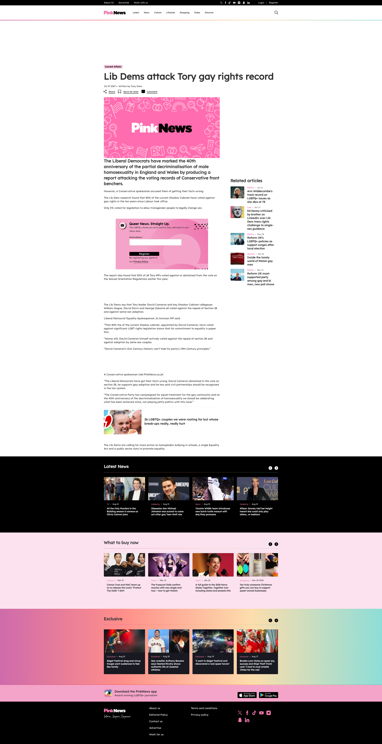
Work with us (141, 2)
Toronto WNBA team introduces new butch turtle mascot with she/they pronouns (212, 511)
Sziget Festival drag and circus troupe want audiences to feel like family (124, 663)
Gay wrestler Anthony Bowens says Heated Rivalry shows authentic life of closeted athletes (167, 665)
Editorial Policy (158, 714)
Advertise (123, 2)
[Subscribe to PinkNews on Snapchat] (240, 720)
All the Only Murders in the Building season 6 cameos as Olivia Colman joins (122, 511)
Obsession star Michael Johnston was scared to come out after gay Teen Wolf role (167, 511)
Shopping (184, 12)
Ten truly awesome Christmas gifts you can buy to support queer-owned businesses (256, 587)
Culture (157, 12)
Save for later (130, 91)
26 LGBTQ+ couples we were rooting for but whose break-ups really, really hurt (181, 421)
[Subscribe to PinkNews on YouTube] (261, 713)
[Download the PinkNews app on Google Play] (268, 695)
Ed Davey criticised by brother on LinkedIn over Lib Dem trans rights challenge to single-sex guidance (260, 219)
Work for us (156, 734)
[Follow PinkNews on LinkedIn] (248, 2)
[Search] (276, 12)
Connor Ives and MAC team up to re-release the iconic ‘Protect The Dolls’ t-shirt (124, 587)
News (146, 12)
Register (273, 2)
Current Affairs (113, 66)
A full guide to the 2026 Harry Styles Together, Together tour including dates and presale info (213, 587)
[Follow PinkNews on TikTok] (254, 713)
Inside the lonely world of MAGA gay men (260, 261)
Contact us (155, 721)
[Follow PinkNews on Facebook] (247, 713)
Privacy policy (199, 714)
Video (197, 12)
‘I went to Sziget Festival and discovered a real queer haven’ (212, 662)
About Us (109, 2)
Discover (209, 12)
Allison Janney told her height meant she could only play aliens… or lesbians (256, 511)
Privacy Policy (141, 261)
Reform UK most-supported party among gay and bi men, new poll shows (260, 279)
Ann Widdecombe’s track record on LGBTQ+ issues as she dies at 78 (259, 196)
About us (154, 708)
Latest (136, 12)
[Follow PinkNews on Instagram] (268, 713)
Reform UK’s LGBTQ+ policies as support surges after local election (260, 243)
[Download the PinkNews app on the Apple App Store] (247, 695)
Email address (139, 237)
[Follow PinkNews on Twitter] (240, 713)
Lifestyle (170, 12)
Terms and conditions (204, 708)
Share (112, 91)
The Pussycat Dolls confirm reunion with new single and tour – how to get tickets (166, 587)
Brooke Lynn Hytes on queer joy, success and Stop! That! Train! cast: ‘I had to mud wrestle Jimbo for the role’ (257, 665)
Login (261, 2)
